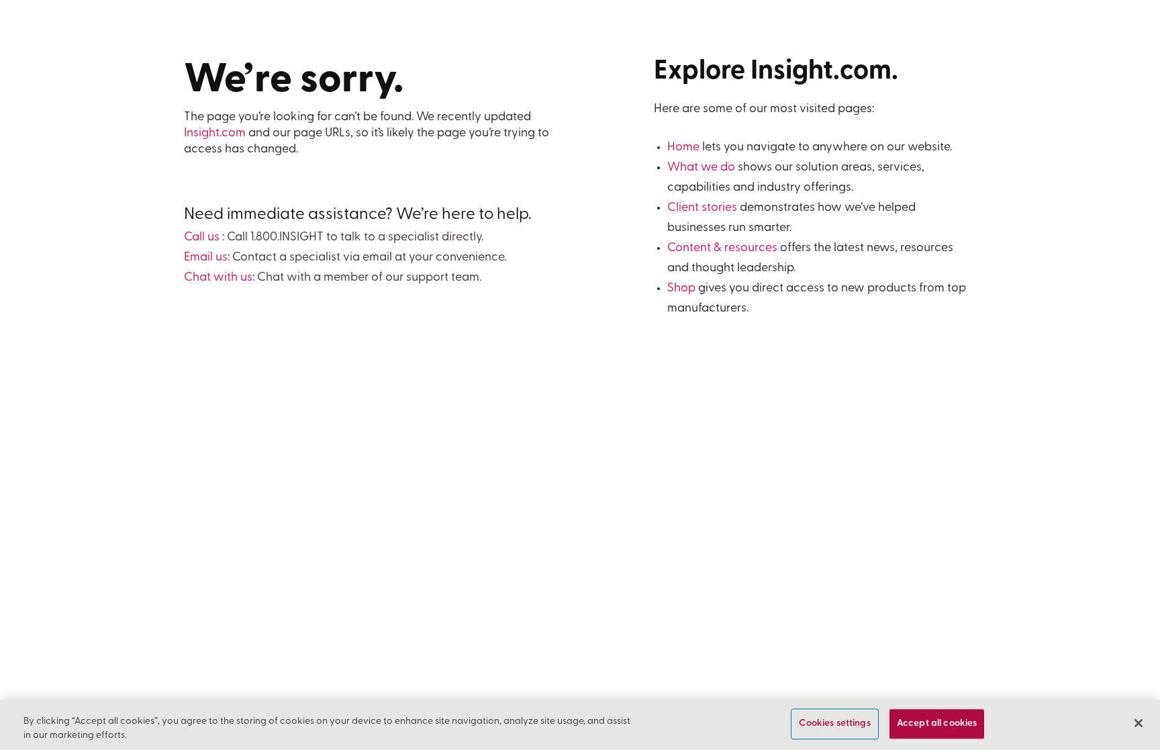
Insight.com (215, 134)
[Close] (1138, 723)
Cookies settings (834, 724)
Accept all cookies (937, 724)
